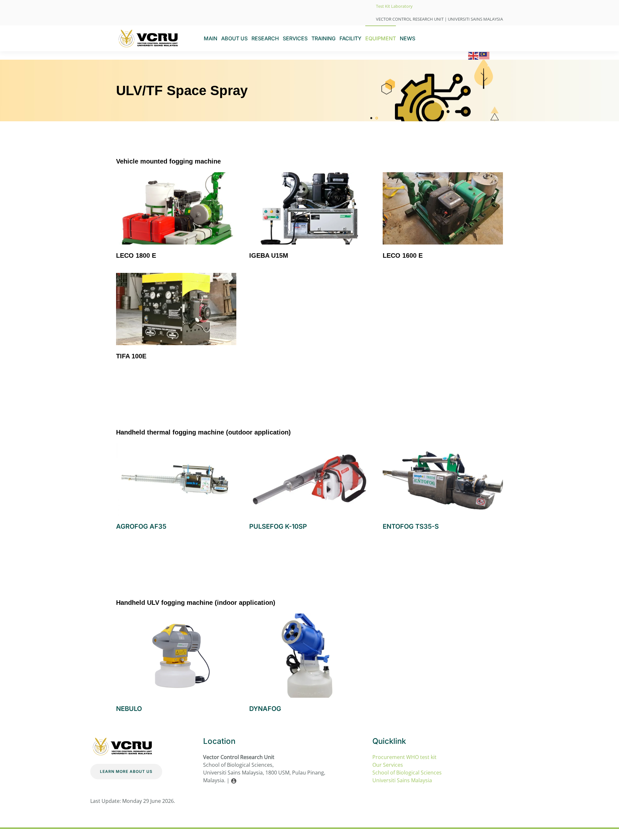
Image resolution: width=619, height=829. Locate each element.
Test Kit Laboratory (394, 6)
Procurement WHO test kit (404, 757)
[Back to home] (148, 38)
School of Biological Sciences (407, 772)
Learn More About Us (126, 771)
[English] (473, 55)
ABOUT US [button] (234, 38)
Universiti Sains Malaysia (402, 780)
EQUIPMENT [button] (380, 38)
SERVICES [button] (295, 38)
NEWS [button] (407, 38)
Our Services (388, 764)
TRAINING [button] (323, 38)
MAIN (210, 38)
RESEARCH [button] (265, 38)
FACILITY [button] (350, 38)
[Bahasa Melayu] (484, 55)
